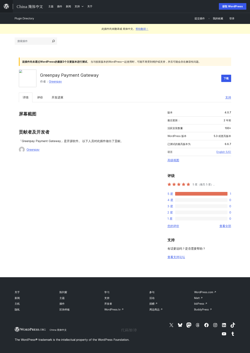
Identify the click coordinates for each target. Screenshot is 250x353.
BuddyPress (203, 309)
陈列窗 (63, 292)
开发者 (108, 303)
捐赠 (153, 303)
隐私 (17, 309)
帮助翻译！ (142, 28)
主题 (62, 297)
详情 (26, 97)
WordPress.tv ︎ (114, 309)
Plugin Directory (24, 18)
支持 (228, 97)
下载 (226, 78)
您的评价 (173, 226)
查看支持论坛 (176, 257)
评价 (40, 97)
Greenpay (55, 81)
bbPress (200, 303)
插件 (62, 303)
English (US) (224, 151)
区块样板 (64, 309)
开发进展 (57, 97)
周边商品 (156, 309)
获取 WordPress (232, 6)
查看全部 (225, 226)
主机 (17, 303)
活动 (151, 297)
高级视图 (173, 160)
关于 (17, 292)
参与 (151, 292)
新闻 (17, 297)
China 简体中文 (58, 329)
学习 (106, 292)
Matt (198, 297)
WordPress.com (205, 292)
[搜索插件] (53, 41)
